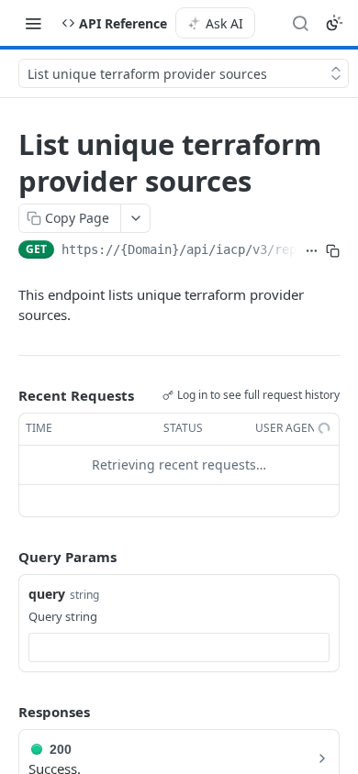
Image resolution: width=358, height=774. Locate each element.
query (46, 594)
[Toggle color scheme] (334, 23)
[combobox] (179, 647)
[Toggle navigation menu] (33, 23)
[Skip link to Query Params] (5, 556)
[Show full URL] (312, 251)
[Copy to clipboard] (333, 251)
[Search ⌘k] (300, 23)
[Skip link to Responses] (5, 711)
